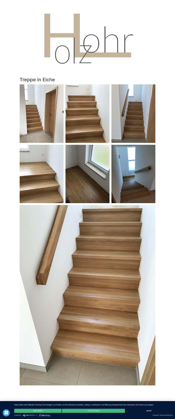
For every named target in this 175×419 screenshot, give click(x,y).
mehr (149, 411)
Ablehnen (38, 411)
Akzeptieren (94, 411)
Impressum (156, 415)
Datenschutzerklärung (166, 415)
